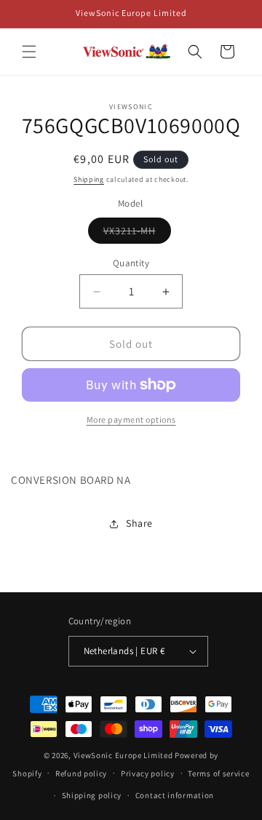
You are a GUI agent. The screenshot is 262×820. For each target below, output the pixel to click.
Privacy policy (148, 773)
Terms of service (218, 773)
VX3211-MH (137, 233)
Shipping (89, 179)
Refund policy (81, 773)
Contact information (174, 795)
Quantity (131, 263)
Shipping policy (92, 795)
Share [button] (139, 523)
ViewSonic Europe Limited (123, 755)
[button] (29, 52)
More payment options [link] (131, 419)
